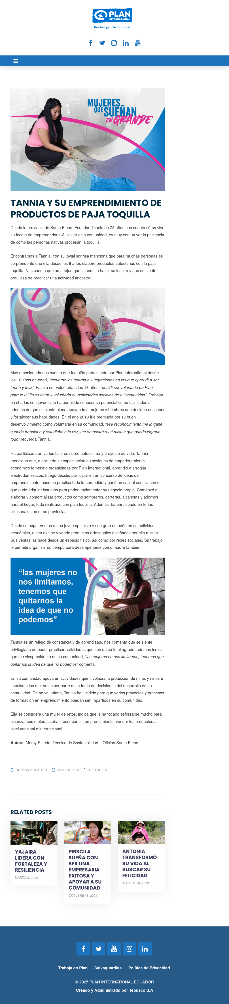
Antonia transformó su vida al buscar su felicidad (139, 863)
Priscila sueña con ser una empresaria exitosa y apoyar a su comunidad (85, 869)
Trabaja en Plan (73, 968)
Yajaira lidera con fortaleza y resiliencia (31, 860)
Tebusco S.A (141, 990)
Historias (98, 769)
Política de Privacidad (149, 968)
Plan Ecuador (34, 769)
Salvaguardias (108, 968)
